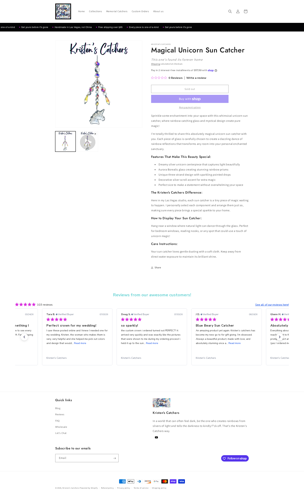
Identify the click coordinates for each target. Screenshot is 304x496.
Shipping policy (159, 487)
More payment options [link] (190, 107)
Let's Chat (61, 433)
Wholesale (61, 426)
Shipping (155, 63)
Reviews (59, 414)
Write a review (196, 78)
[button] (230, 11)
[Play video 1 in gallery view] (87, 141)
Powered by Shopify (89, 488)
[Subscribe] (114, 458)
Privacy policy (123, 487)
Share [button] (158, 267)
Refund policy (107, 487)
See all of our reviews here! (272, 305)
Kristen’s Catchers (70, 488)
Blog (57, 408)
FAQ (57, 420)
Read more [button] (77, 343)
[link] (77, 358)
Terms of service (141, 487)
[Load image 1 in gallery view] (65, 141)
